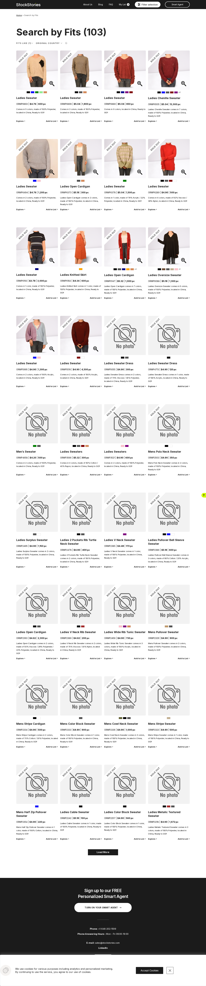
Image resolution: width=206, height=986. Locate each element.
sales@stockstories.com (107, 943)
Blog (100, 4)
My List (124, 4)
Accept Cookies (149, 970)
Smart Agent (177, 4)
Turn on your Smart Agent (101, 907)
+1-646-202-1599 (107, 929)
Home (19, 15)
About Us (87, 4)
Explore (20, 121)
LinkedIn (103, 948)
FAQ (111, 4)
